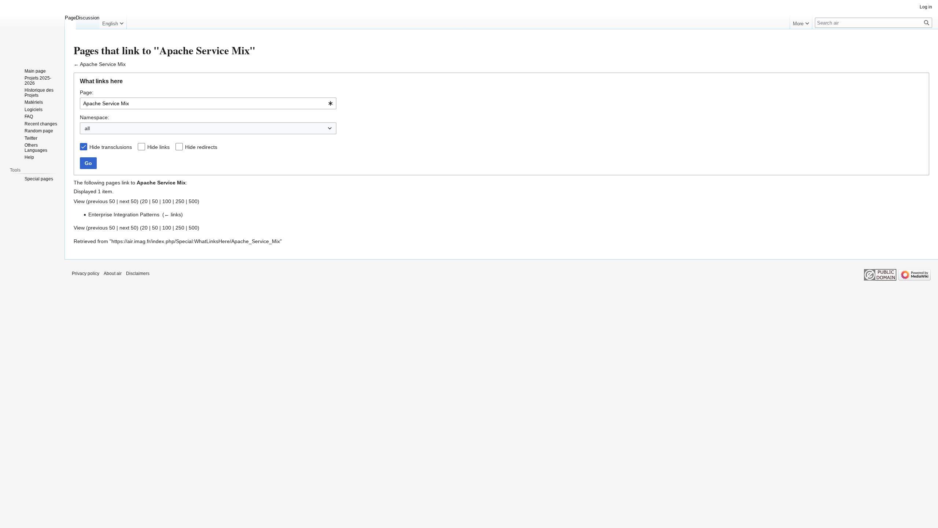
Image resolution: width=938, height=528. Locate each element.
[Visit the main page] (32, 29)
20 (145, 201)
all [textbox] (87, 128)
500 (193, 201)
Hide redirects (201, 147)
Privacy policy (85, 273)
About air (113, 273)
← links (172, 214)
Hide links (158, 147)
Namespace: (94, 117)
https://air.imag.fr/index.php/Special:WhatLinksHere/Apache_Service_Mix (195, 241)
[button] (112, 22)
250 (180, 201)
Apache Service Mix (103, 64)
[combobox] (208, 103)
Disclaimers (137, 273)
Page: (86, 92)
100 (166, 201)
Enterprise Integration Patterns (123, 214)
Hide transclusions (110, 147)
